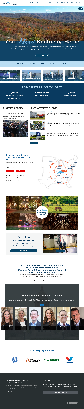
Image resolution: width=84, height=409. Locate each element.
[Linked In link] (74, 403)
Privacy (20, 402)
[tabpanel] (33, 360)
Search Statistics (57, 386)
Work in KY (52, 63)
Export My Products (67, 386)
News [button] (72, 2)
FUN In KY (64, 63)
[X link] (71, 403)
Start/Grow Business (61, 384)
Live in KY (32, 63)
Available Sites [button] (64, 2)
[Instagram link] (77, 403)
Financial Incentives (47, 386)
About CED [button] (79, 2)
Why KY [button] (32, 2)
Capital (75, 386)
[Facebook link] (68, 403)
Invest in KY (19, 63)
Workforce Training (72, 384)
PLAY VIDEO (60, 251)
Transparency (8, 402)
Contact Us (56, 388)
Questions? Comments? (61, 392)
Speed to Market (40, 2)
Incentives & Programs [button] (52, 2)
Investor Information (47, 388)
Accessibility (14, 402)
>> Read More (9, 391)
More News (34, 143)
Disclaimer (25, 402)
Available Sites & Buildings (49, 384)
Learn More (23, 250)
